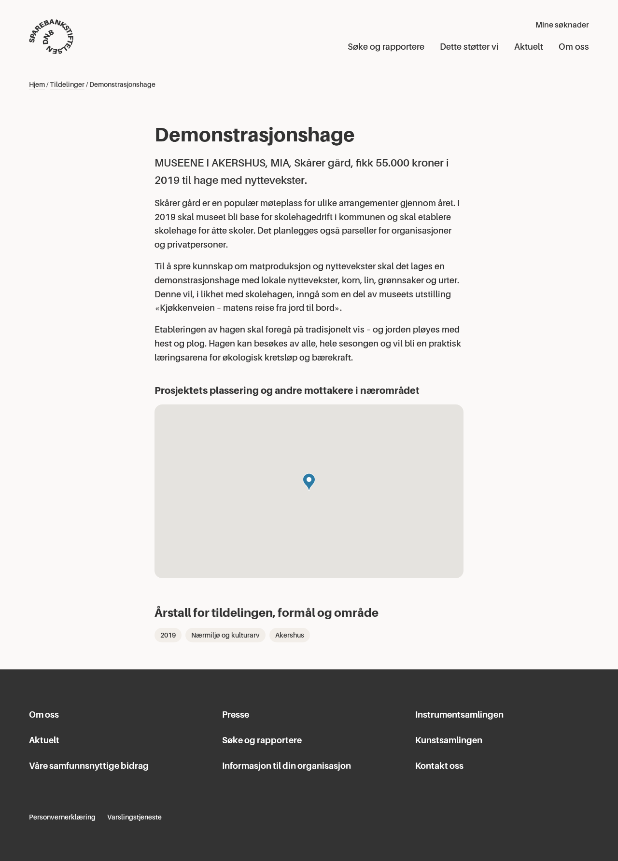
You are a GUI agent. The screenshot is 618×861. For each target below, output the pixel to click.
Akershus (289, 635)
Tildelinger (67, 84)
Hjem (37, 84)
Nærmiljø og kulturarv (225, 635)
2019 (168, 635)
